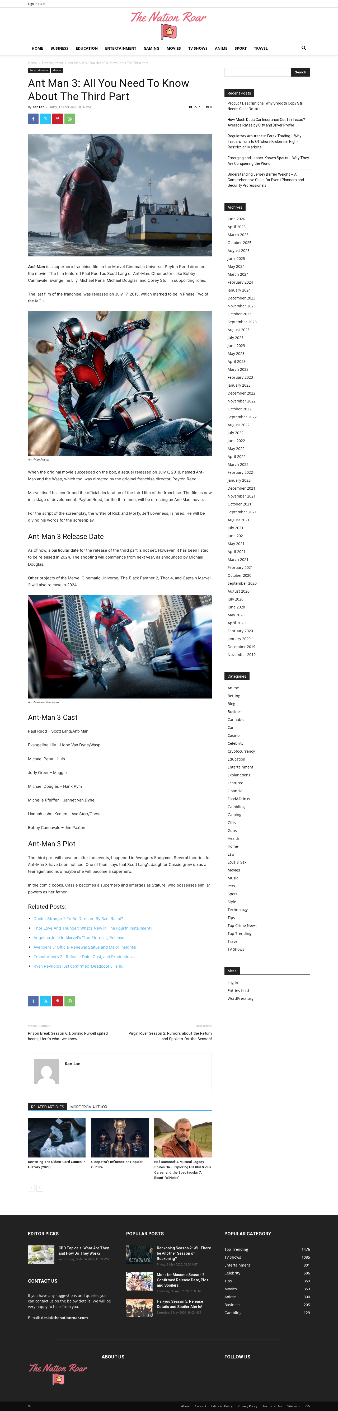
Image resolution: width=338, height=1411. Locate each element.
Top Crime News (242, 925)
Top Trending (239, 933)
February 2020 (240, 630)
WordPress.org (240, 998)
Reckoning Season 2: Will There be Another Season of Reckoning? (184, 1253)
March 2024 (238, 274)
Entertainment (120, 48)
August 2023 (239, 329)
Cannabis (236, 719)
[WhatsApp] (69, 119)
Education (87, 48)
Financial (235, 790)
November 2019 (242, 654)
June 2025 (236, 258)
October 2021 (239, 504)
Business (59, 48)
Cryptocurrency (241, 751)
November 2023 (242, 305)
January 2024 (239, 290)
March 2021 (238, 559)
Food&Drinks (239, 798)
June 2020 (236, 607)
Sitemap (293, 1406)
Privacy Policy (247, 1406)
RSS (307, 1406)
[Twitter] (45, 119)
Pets (231, 885)
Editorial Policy (222, 1406)
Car (231, 727)
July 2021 (235, 527)
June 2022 (236, 440)
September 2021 (242, 511)
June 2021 (236, 535)
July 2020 (235, 599)
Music (233, 877)
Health (233, 838)
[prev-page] (31, 1188)
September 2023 (242, 321)
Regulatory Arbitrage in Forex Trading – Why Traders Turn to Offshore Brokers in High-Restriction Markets (264, 141)
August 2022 (239, 424)
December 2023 (241, 298)
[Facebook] (33, 119)
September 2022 (242, 416)
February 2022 (240, 472)
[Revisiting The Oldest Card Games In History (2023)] (57, 1137)
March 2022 (238, 464)
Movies (174, 48)
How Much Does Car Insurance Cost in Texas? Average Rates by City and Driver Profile (266, 122)
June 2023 (236, 345)
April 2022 (237, 456)
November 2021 (242, 496)
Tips (231, 917)
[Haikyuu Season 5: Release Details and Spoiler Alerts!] (139, 1308)
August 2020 (239, 591)
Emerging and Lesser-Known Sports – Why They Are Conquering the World (268, 161)
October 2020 (239, 575)
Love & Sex (237, 862)
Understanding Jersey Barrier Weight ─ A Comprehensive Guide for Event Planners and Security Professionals (266, 179)
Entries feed (238, 990)
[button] (303, 48)
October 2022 (239, 408)
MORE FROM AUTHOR (89, 1107)
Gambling (236, 806)
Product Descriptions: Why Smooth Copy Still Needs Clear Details (265, 106)
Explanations (239, 774)
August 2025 (239, 250)
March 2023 (238, 369)
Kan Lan (38, 107)
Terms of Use (272, 1406)
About (185, 1406)
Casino (234, 735)
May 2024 (236, 266)
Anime (221, 48)
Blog (231, 703)
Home (37, 48)
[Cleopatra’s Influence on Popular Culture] (120, 1137)
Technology (238, 909)
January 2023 (239, 385)
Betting (234, 695)
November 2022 (242, 401)
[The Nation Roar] (169, 25)
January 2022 (239, 480)
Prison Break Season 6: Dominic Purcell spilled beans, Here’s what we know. (68, 1036)
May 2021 (236, 543)
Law (231, 854)
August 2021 (239, 519)
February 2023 (240, 377)
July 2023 (235, 337)
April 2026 (237, 226)
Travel (261, 48)
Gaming (151, 48)
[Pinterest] (57, 119)
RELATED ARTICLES (47, 1107)
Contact (200, 1406)
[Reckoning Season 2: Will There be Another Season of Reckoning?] (139, 1254)
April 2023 (237, 361)
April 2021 (237, 551)
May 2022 (236, 448)
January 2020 (239, 638)
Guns (232, 830)
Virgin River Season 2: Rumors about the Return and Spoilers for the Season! (170, 1036)
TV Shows (198, 48)
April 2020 (237, 622)
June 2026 (236, 218)
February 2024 (240, 282)
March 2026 (238, 234)
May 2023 (236, 353)
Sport (241, 48)
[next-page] (39, 1188)
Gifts (232, 822)
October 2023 (239, 313)
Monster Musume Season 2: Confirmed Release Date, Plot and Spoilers (182, 1280)
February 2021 (240, 567)
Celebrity (235, 743)
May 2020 (236, 614)
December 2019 (241, 646)
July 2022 (235, 432)
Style (232, 901)
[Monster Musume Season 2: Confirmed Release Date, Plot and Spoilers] (139, 1281)
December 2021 (241, 488)
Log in (233, 982)
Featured (235, 782)
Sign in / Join (36, 4)
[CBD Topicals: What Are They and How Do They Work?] (41, 1254)
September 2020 (242, 583)
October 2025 (239, 242)
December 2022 (241, 393)
